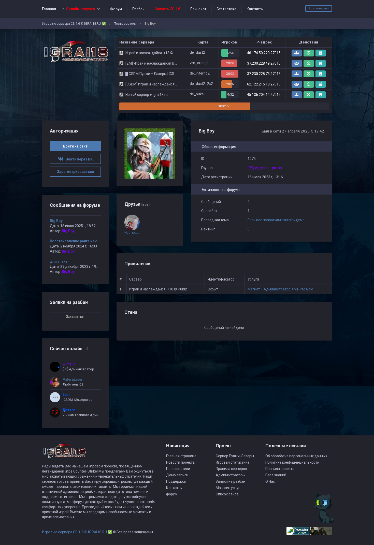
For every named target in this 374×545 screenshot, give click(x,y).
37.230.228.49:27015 (264, 63)
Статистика (226, 9)
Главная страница (181, 456)
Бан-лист (198, 9)
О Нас (270, 481)
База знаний (275, 475)
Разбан (138, 9)
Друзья (137, 204)
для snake (58, 261)
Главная (49, 9)
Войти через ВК (78, 159)
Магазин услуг (228, 488)
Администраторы (230, 475)
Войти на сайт (318, 8)
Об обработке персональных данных (296, 456)
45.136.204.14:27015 (264, 95)
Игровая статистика (232, 462)
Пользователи (125, 23)
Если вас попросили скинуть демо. (276, 220)
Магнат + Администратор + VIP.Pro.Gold (280, 289)
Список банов (227, 494)
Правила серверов (231, 469)
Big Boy (56, 221)
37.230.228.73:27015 (264, 74)
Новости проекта (180, 462)
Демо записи (177, 475)
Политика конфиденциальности (292, 462)
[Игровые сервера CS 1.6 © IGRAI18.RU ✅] (75, 51)
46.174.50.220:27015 (264, 53)
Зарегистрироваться (75, 172)
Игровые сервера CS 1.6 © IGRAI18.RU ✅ (74, 23)
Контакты (255, 9)
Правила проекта (279, 469)
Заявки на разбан (230, 481)
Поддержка (176, 481)
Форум (116, 9)
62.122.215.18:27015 (264, 84)
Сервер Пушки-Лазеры (235, 456)
